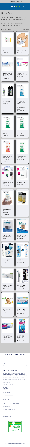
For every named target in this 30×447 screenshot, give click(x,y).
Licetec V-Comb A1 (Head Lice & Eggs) (21, 260)
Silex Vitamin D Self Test (7, 50)
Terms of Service (7, 416)
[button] (3, 6)
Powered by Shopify (21, 443)
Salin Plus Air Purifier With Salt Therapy (21, 236)
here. (25, 377)
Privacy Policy (6, 413)
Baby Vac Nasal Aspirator (6, 310)
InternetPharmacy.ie (12, 443)
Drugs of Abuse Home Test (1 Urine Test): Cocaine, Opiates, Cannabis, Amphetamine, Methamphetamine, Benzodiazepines (22, 104)
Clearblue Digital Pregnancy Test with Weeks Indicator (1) (7, 336)
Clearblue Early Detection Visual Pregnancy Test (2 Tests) (21, 337)
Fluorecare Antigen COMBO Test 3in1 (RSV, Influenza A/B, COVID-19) (8, 208)
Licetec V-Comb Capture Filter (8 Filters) (6, 261)
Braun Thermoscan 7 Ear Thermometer (7, 101)
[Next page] (19, 347)
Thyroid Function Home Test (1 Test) (22, 133)
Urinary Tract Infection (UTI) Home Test (7, 157)
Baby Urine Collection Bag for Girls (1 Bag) (22, 50)
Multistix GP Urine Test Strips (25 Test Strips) (22, 207)
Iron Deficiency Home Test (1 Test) (21, 157)
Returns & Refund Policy (9, 409)
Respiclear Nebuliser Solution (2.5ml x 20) (7, 286)
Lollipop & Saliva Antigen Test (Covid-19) (22, 74)
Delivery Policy (6, 406)
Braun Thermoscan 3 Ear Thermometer (21, 286)
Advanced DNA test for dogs (8, 183)
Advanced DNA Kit (21, 182)
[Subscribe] (25, 364)
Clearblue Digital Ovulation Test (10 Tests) (21, 311)
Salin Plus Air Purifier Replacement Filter (7, 236)
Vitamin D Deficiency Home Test (7, 133)
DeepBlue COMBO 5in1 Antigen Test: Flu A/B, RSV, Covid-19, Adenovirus (8, 75)
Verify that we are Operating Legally (12, 403)
